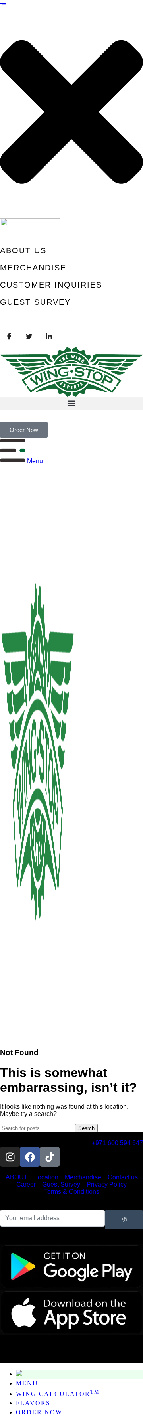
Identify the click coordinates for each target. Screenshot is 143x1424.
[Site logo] (37, 1036)
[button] (3, 3)
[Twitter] (29, 337)
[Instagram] (10, 1157)
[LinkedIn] (49, 337)
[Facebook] (9, 337)
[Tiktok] (50, 1157)
